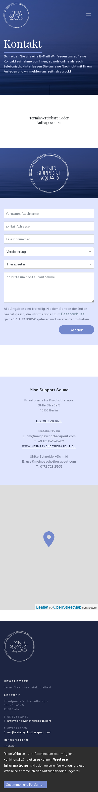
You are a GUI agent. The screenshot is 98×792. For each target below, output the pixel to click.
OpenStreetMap (67, 607)
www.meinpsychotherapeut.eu (49, 446)
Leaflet (42, 607)
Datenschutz (72, 313)
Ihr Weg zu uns (49, 420)
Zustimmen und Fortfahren (25, 784)
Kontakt (9, 746)
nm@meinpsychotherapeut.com (29, 720)
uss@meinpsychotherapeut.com (29, 732)
